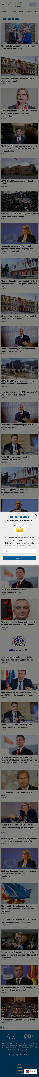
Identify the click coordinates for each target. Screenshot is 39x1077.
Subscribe (19, 558)
